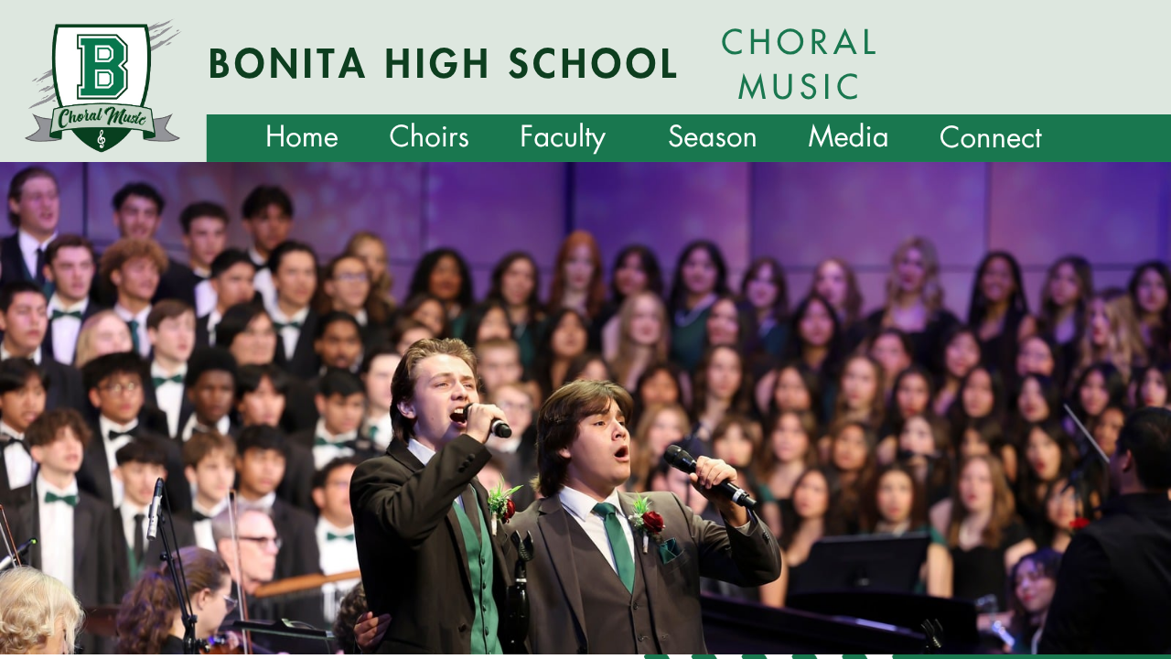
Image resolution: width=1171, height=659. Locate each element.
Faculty (563, 138)
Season (712, 138)
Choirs (429, 138)
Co (958, 138)
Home (301, 138)
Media (848, 138)
